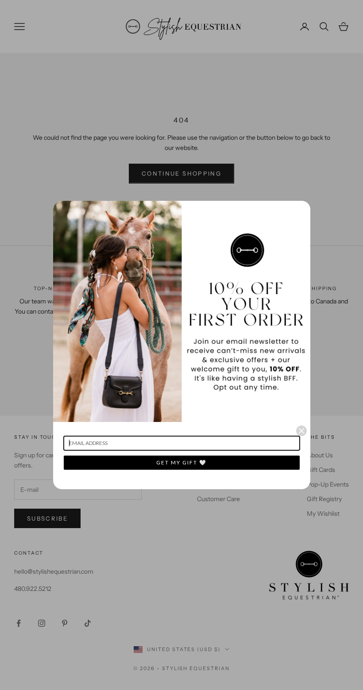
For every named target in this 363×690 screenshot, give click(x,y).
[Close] (301, 431)
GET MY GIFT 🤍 (181, 462)
